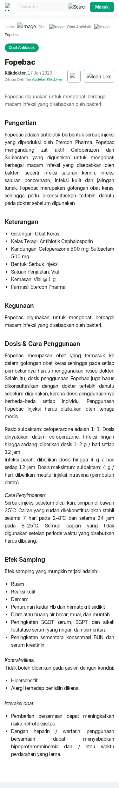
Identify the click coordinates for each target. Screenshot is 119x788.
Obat (42, 27)
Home (10, 27)
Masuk (102, 7)
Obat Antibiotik (79, 27)
